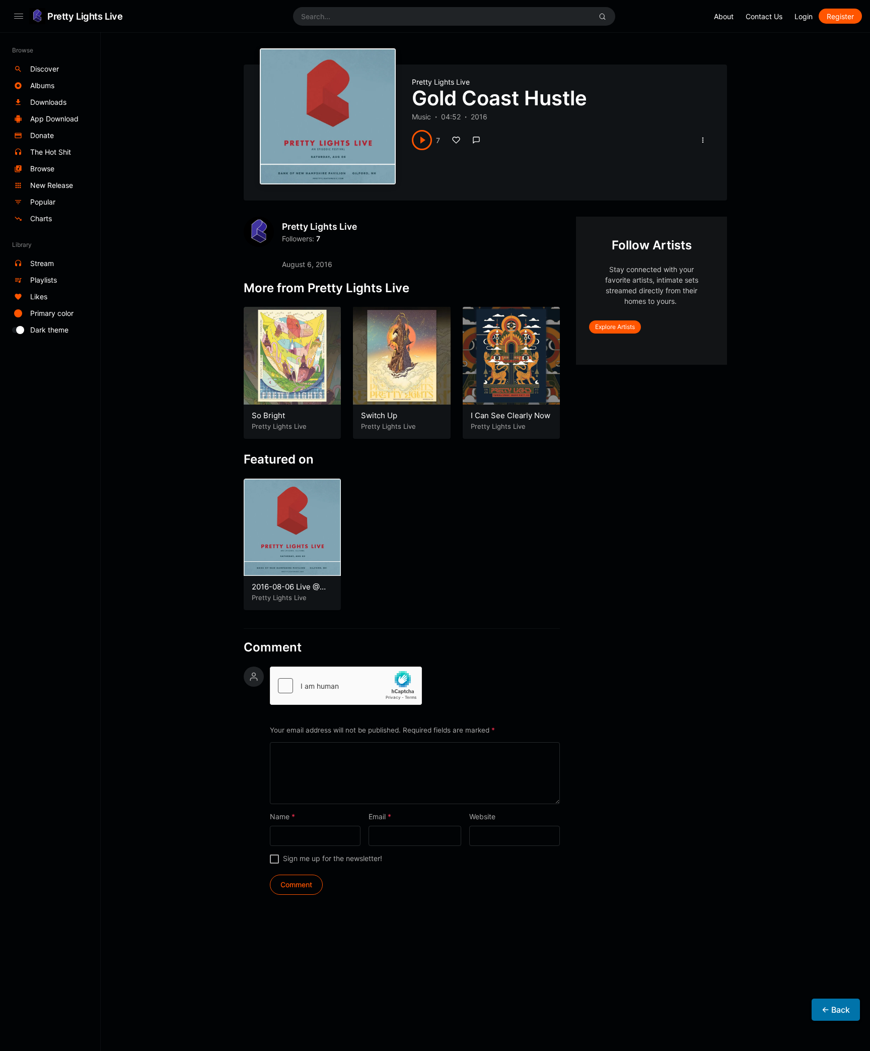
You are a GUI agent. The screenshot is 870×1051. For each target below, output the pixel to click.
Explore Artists (615, 327)
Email (380, 816)
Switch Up (379, 415)
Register (840, 16)
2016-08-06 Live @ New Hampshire (286, 592)
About (724, 16)
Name (282, 816)
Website (482, 816)
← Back (836, 1010)
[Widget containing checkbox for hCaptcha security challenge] (346, 686)
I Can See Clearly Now (510, 415)
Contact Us (764, 16)
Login (803, 16)
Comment (273, 647)
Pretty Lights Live (84, 16)
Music (421, 116)
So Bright (268, 415)
